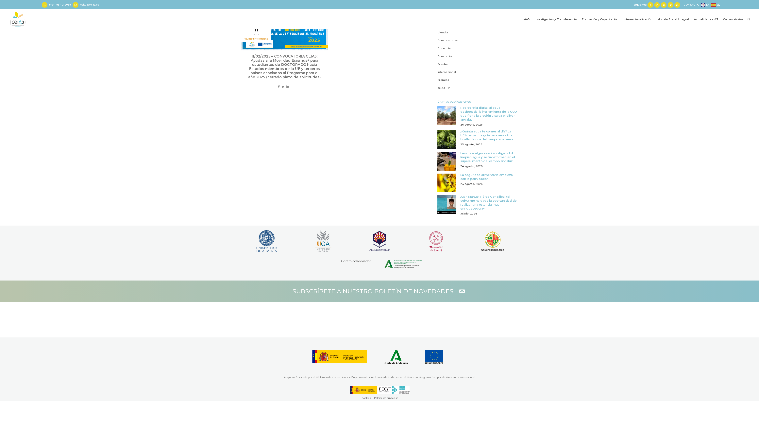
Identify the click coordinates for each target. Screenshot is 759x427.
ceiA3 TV (443, 87)
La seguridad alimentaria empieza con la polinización (486, 177)
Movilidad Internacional (256, 38)
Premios (443, 79)
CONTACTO (691, 4)
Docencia (444, 48)
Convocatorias (447, 40)
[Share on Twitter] (283, 87)
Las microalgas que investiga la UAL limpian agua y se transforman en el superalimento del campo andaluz (487, 157)
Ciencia (442, 32)
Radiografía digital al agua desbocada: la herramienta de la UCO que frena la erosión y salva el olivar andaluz (488, 113)
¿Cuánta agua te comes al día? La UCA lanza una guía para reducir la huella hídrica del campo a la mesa (486, 135)
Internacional (446, 72)
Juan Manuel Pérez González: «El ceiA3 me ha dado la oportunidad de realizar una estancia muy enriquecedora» (488, 202)
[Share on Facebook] (279, 87)
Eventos (442, 64)
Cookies (366, 398)
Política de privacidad (386, 398)
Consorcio (444, 56)
